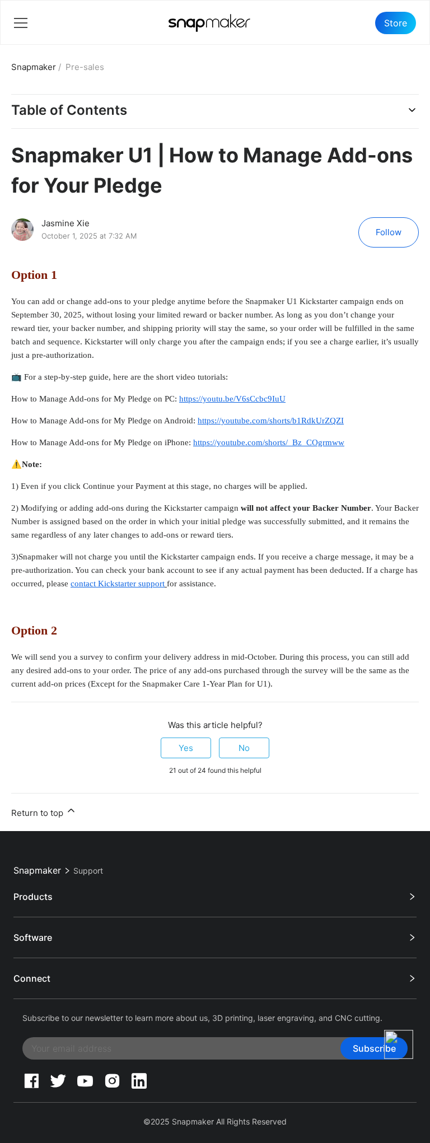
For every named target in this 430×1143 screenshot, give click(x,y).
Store (395, 23)
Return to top (38, 813)
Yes (186, 748)
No (244, 748)
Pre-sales (85, 67)
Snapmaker (33, 67)
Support (88, 870)
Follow (388, 232)
